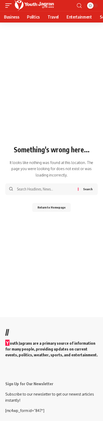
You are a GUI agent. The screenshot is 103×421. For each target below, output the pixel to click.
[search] (79, 6)
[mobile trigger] (9, 5)
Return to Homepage (51, 207)
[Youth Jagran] (34, 5)
